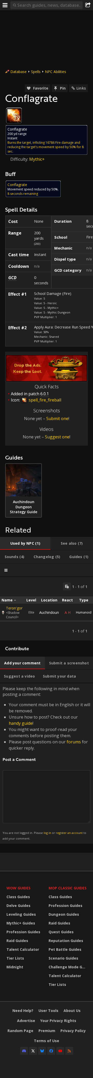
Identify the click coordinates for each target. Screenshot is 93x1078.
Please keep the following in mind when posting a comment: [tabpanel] (46, 763)
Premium (46, 1030)
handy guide (21, 723)
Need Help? (22, 1010)
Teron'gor (14, 608)
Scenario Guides (63, 958)
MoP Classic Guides (68, 888)
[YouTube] (60, 1051)
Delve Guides (18, 905)
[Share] (88, 5)
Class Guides (18, 896)
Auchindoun (49, 612)
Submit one (57, 418)
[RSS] (69, 1051)
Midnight (14, 966)
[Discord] (24, 1051)
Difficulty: (19, 159)
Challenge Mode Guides (68, 966)
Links (81, 88)
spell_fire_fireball (44, 400)
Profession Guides (23, 931)
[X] (33, 1051)
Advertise (26, 1020)
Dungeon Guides (64, 914)
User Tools (48, 1010)
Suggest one (57, 437)
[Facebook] (51, 1051)
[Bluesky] (42, 1051)
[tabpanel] (46, 608)
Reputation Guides (66, 940)
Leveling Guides (21, 914)
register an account (69, 833)
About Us (72, 1010)
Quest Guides (61, 931)
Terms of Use (46, 1040)
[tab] (25, 543)
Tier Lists (15, 958)
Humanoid (83, 612)
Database (18, 71)
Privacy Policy (73, 1030)
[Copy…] (67, 586)
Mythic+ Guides (20, 923)
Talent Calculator (22, 949)
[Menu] (5, 5)
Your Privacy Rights (58, 1020)
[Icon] (14, 116)
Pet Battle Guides (65, 949)
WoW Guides (18, 888)
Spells (36, 71)
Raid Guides (17, 940)
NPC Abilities (55, 71)
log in (47, 833)
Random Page (20, 1030)
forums (74, 742)
